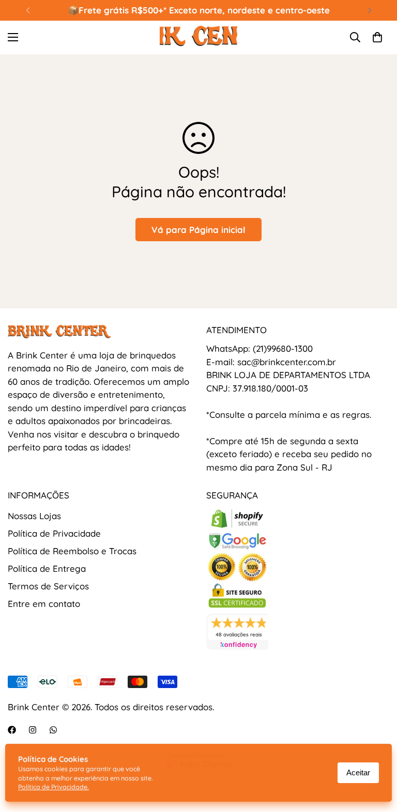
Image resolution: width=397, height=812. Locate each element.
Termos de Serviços (48, 586)
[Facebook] (12, 730)
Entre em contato (44, 603)
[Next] (369, 10)
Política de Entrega (47, 568)
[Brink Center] (198, 37)
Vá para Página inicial (198, 229)
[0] (377, 37)
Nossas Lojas (34, 515)
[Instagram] (32, 730)
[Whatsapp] (53, 730)
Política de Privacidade (54, 533)
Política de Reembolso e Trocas (72, 550)
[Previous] (28, 10)
